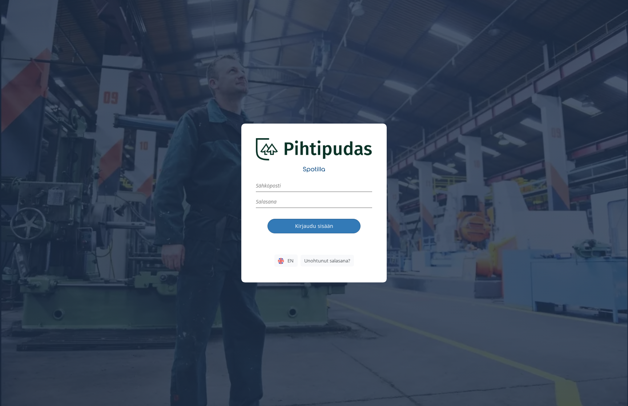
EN (290, 260)
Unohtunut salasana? (327, 260)
